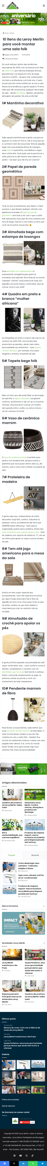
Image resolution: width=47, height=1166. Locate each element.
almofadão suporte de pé (13, 672)
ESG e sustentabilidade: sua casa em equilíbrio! (12, 835)
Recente (35, 855)
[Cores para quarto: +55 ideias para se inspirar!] (38, 1076)
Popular (11, 855)
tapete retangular (22, 398)
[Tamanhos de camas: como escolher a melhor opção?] (9, 1078)
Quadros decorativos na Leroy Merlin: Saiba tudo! (12, 805)
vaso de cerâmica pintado (15, 457)
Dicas (12, 33)
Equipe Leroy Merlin (11, 55)
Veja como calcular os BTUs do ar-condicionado (31, 876)
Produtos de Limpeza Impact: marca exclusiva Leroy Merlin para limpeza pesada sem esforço (35, 837)
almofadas (20, 93)
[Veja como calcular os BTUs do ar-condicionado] (9, 878)
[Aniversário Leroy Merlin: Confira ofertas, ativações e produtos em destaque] (35, 794)
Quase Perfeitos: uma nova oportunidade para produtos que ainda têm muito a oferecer (35, 967)
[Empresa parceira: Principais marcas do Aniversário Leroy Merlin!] (12, 986)
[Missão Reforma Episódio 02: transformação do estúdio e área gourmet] (38, 1090)
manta (9, 150)
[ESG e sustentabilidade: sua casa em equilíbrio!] (12, 824)
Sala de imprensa (8, 1106)
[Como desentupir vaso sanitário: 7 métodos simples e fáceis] (9, 867)
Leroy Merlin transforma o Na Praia (9, 965)
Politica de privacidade (10, 1100)
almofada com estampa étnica (20, 271)
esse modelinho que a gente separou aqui (21, 532)
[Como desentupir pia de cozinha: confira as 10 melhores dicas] (23, 1075)
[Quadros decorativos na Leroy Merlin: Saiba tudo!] (12, 794)
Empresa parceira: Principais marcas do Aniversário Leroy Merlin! (12, 998)
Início (6, 33)
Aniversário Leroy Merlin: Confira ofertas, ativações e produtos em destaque (34, 807)
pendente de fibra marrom (18, 731)
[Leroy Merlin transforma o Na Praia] (12, 954)
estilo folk (9, 70)
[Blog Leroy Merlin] (12, 5)
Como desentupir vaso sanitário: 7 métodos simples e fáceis (28, 866)
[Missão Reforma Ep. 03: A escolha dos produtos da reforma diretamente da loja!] (23, 1090)
